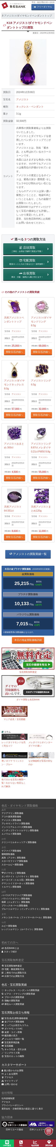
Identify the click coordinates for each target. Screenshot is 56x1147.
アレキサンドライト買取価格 (16, 823)
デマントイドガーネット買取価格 (18, 883)
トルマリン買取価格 (11, 887)
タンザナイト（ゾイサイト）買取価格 (20, 876)
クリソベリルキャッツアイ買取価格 (19, 842)
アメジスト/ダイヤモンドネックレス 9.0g (14, 384)
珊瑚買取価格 (8, 854)
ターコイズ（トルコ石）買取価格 (18, 880)
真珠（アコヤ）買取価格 (14, 857)
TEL (21, 1145)
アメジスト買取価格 (11, 820)
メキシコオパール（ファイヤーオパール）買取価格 (27, 917)
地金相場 (35, 1145)
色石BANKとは (12, 948)
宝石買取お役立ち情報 (16, 1012)
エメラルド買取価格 (11, 834)
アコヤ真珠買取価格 (11, 816)
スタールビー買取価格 (12, 864)
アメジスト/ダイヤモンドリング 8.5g (41, 321)
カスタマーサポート (14, 1064)
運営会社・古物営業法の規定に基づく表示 (22, 1108)
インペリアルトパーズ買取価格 (17, 827)
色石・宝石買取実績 (14, 984)
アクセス (6, 1102)
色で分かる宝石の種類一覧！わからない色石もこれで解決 (14, 783)
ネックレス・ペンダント (30, 106)
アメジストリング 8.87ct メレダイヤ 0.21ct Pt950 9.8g (41, 447)
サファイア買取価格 (11, 851)
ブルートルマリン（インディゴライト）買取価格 (25, 909)
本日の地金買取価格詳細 (28, 640)
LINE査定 (7, 1145)
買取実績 (49, 1145)
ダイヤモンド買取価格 (15, 873)
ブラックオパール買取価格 (15, 905)
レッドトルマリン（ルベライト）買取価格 (22, 929)
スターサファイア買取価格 (15, 861)
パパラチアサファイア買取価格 (17, 895)
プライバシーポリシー (12, 1105)
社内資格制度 (8, 1098)
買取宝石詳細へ (14, 352)
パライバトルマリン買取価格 (16, 898)
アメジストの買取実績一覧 (29, 554)
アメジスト (22, 99)
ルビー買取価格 (9, 926)
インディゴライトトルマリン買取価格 (20, 830)
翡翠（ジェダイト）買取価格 (16, 902)
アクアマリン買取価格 (12, 813)
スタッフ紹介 (10, 951)
